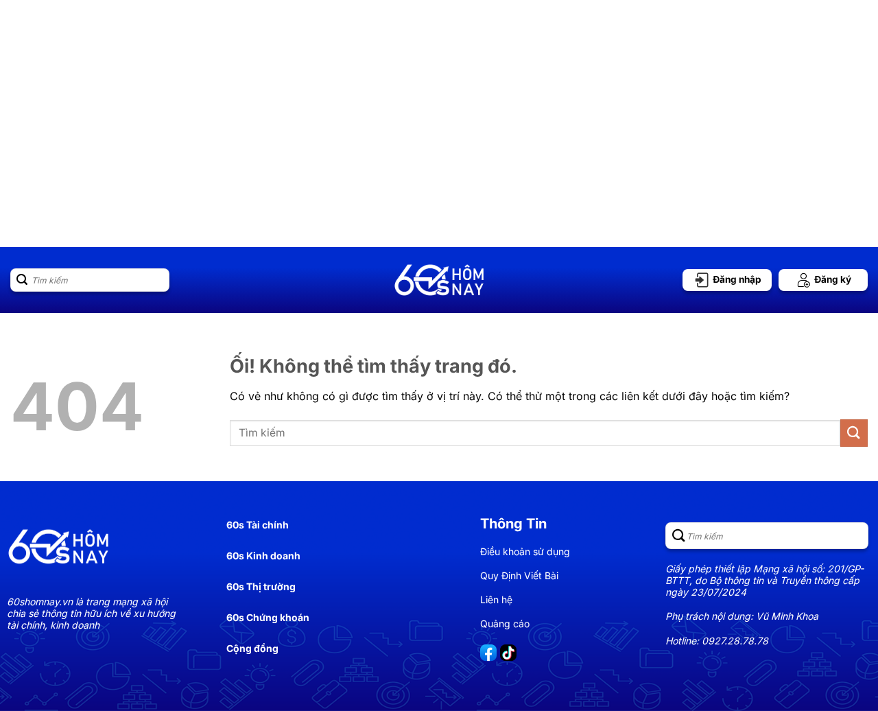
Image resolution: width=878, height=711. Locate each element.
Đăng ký (831, 279)
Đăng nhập (736, 279)
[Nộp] (22, 280)
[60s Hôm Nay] (439, 280)
